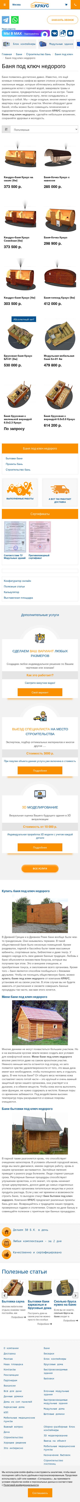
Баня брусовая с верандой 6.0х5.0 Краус (59, 417)
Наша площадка (13, 1364)
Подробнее (40, 770)
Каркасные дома (14, 1407)
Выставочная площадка (18, 597)
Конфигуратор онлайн (17, 580)
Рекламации (11, 1375)
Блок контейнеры (24, 44)
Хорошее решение (15, 1442)
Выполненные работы (20, 498)
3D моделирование (56, 1435)
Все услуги (40, 868)
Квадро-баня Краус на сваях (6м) (18, 178)
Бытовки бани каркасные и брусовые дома (39, 1304)
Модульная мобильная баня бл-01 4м (59, 357)
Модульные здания (61, 44)
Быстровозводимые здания (56, 1371)
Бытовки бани (14, 458)
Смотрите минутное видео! (40, 683)
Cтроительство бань (38, 54)
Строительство (13, 1437)
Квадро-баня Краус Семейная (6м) (16, 238)
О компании (11, 1348)
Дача (7, 1432)
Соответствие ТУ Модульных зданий (14, 556)
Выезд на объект (55, 1441)
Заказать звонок (63, 20)
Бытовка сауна (13, 1301)
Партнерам (10, 1380)
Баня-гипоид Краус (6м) (59, 297)
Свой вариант (40, 692)
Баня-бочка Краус (55, 237)
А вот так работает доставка (60, 500)
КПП (6, 1412)
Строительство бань (18, 469)
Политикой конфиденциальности (21, 1484)
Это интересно (13, 1448)
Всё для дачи (13, 1391)
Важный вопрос (13, 1426)
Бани (19, 54)
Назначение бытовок (57, 1455)
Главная (7, 54)
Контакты (10, 1369)
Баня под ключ (64, 54)
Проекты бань (14, 464)
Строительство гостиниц (53, 1462)
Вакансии (10, 1385)
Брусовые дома (53, 1364)
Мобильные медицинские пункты (19, 1419)
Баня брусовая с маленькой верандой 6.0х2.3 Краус (18, 419)
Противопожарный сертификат (39, 556)
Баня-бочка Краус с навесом (57, 178)
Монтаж (8, 1359)
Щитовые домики (54, 1414)
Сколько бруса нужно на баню (65, 1303)
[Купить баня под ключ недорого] (40, 913)
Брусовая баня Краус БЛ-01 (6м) (18, 357)
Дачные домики (13, 1396)
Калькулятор (11, 592)
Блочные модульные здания (56, 1393)
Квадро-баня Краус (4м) (19, 297)
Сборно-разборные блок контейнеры (59, 1428)
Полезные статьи (14, 586)
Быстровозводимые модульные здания (56, 1402)
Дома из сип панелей (18, 1402)
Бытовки (49, 1378)
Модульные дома (54, 1408)
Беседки (49, 1353)
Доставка (10, 1353)
